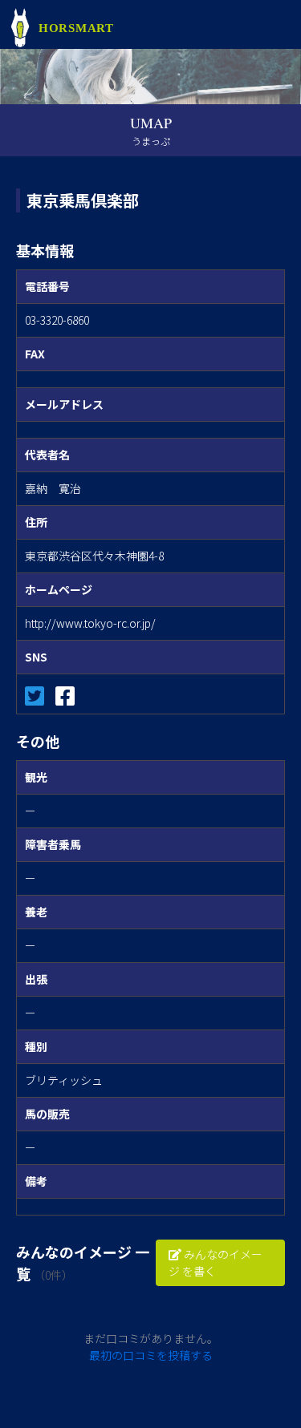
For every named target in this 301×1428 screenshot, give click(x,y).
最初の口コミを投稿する (151, 1355)
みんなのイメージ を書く (215, 1262)
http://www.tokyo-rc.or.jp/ (90, 623)
